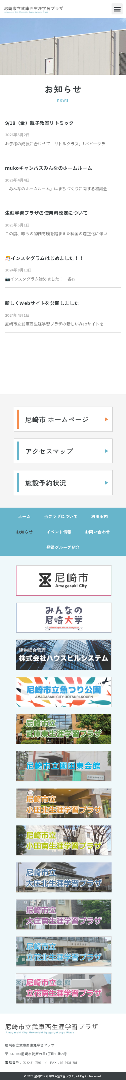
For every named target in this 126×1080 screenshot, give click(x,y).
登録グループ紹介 (63, 547)
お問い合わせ (97, 531)
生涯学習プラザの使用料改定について (46, 212)
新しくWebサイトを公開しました (42, 303)
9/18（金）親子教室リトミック (39, 122)
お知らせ (24, 531)
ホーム (24, 516)
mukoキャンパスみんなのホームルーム (48, 167)
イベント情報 (59, 531)
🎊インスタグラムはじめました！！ (44, 258)
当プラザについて (61, 516)
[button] (117, 8)
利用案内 (99, 516)
